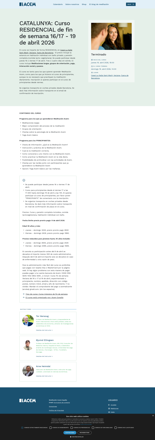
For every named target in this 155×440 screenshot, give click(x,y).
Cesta (113, 412)
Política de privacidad (86, 424)
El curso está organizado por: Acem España (44, 297)
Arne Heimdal (43, 366)
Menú (129, 4)
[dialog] (77, 427)
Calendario (58, 4)
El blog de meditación (99, 4)
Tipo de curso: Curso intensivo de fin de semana (47, 294)
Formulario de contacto (62, 402)
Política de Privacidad (56, 410)
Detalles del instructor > (44, 330)
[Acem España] (27, 4)
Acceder (113, 405)
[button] (77, 437)
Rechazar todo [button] (84, 432)
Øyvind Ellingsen (45, 340)
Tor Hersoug (42, 316)
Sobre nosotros (72, 4)
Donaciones (53, 406)
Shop (84, 4)
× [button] (153, 415)
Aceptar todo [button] (69, 432)
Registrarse (114, 408)
